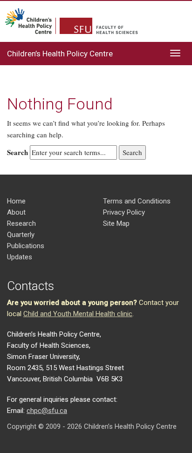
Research (21, 223)
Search (17, 152)
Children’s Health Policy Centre (60, 53)
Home (16, 201)
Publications (25, 246)
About (16, 212)
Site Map (116, 223)
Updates (19, 257)
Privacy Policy (124, 212)
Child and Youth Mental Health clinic (77, 314)
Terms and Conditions (137, 201)
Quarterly (20, 234)
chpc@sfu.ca (47, 410)
